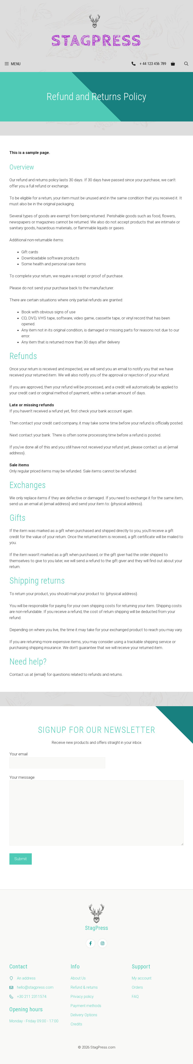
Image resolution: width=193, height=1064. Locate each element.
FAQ (135, 996)
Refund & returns (84, 987)
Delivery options (84, 1015)
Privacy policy (82, 996)
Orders (137, 987)
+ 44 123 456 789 (153, 63)
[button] (186, 64)
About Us (78, 978)
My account (141, 978)
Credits (76, 1024)
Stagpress (96, 41)
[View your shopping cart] (173, 64)
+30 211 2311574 (31, 996)
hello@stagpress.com (35, 987)
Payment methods (86, 1006)
